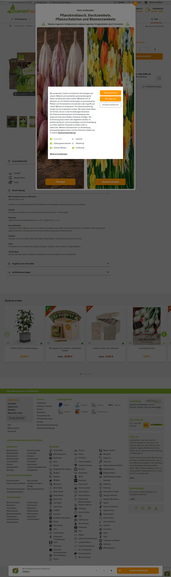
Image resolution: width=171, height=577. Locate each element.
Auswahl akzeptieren (110, 105)
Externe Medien (60, 148)
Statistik (79, 139)
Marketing (80, 143)
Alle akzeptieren (110, 93)
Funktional (80, 148)
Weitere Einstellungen (58, 154)
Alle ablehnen (110, 99)
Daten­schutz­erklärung (67, 133)
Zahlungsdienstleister (62, 143)
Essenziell (58, 139)
